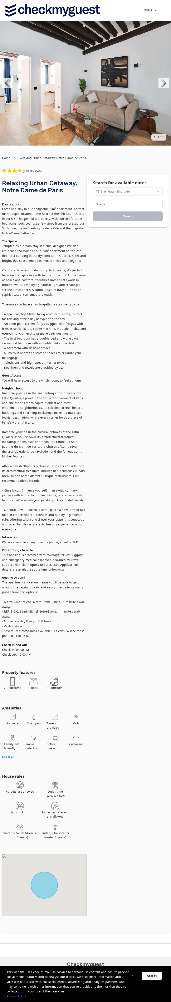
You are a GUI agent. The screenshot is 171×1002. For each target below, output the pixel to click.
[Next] (163, 83)
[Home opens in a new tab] (52, 10)
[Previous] (7, 83)
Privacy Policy (16, 996)
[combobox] (154, 10)
